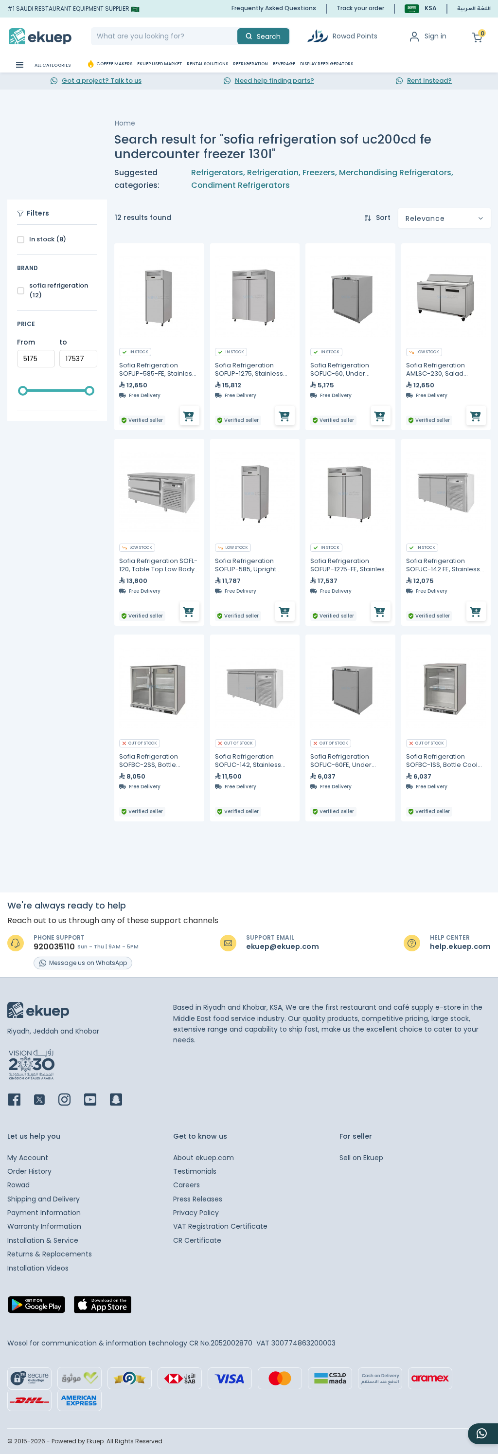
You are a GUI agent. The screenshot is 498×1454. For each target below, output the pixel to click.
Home (125, 123)
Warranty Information (44, 1226)
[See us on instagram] (70, 1100)
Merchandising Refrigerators (395, 172)
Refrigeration (273, 172)
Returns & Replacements (49, 1254)
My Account (27, 1158)
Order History (29, 1171)
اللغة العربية (474, 9)
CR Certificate (197, 1240)
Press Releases (197, 1199)
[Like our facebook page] (20, 1100)
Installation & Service (42, 1240)
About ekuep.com (203, 1158)
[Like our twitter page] (45, 1100)
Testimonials (194, 1171)
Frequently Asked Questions (273, 8)
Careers (186, 1185)
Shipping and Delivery (43, 1199)
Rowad (18, 1185)
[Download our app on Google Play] (36, 1307)
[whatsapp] (483, 1433)
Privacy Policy (196, 1213)
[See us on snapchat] (122, 1100)
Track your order (360, 8)
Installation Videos (38, 1268)
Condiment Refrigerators (240, 185)
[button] (421, 8)
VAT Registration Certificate (220, 1226)
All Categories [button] (52, 65)
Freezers (318, 172)
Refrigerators (217, 172)
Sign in (435, 36)
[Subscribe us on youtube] (96, 1100)
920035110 (54, 947)
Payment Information (44, 1213)
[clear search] (233, 36)
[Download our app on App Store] (102, 1307)
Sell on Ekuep (361, 1158)
